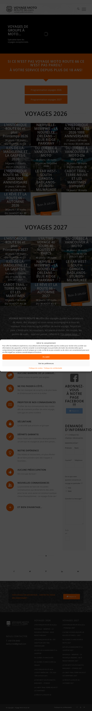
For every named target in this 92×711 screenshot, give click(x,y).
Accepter (46, 357)
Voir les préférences (46, 363)
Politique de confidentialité (53, 368)
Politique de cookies (36, 368)
